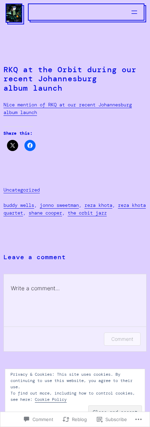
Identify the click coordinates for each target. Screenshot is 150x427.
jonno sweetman (59, 205)
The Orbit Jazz (87, 213)
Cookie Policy (51, 399)
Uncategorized (21, 190)
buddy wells (18, 205)
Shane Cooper (45, 213)
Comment (122, 339)
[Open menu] (134, 12)
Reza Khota (98, 205)
